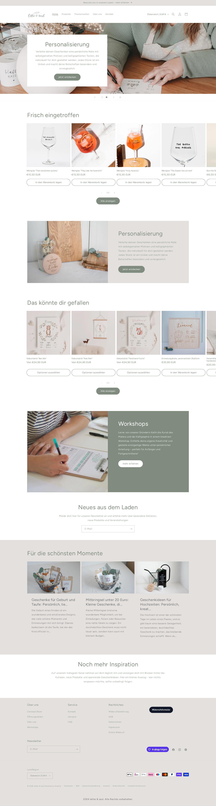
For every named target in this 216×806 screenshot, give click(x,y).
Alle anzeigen (108, 201)
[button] (173, 14)
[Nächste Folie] (113, 97)
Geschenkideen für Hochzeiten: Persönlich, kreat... (159, 604)
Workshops (32, 727)
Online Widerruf (116, 732)
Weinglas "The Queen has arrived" (177, 171)
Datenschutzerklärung (91, 786)
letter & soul (39, 786)
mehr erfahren (130, 463)
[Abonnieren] (131, 528)
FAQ (70, 722)
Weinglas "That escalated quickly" (42, 171)
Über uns (31, 722)
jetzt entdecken (67, 77)
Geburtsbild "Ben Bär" (37, 358)
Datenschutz (115, 722)
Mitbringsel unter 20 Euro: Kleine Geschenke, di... (107, 601)
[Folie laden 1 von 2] (102, 97)
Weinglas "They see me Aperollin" (87, 171)
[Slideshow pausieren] (121, 97)
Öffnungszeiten (35, 717)
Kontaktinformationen (137, 786)
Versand (72, 717)
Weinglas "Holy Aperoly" (128, 171)
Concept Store (34, 711)
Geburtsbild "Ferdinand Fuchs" (131, 358)
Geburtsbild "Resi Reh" (82, 358)
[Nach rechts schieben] (114, 193)
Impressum (114, 727)
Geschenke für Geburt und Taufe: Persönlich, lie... (53, 601)
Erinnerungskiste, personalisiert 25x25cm (181, 358)
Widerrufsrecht (119, 786)
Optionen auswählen (48, 372)
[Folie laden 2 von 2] (106, 97)
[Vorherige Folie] (95, 97)
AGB (111, 717)
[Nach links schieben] (101, 193)
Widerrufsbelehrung (119, 711)
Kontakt (72, 711)
